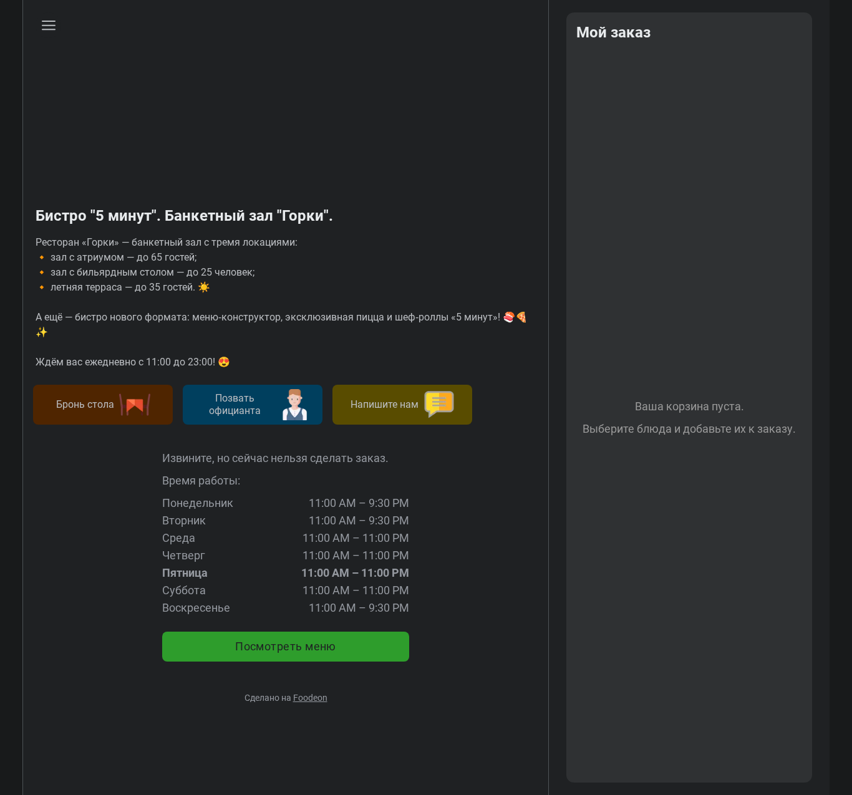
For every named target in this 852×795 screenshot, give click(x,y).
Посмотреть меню (285, 646)
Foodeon (310, 698)
